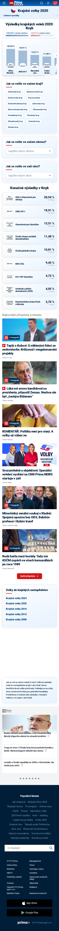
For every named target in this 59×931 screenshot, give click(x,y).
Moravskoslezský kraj (17, 109)
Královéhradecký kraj (17, 103)
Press (31, 865)
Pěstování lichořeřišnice (35, 829)
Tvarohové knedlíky (41, 833)
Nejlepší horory (15, 806)
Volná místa (12, 865)
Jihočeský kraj (14, 92)
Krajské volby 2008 (16, 619)
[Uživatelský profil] (48, 3)
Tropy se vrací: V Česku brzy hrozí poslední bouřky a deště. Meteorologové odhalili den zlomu (28, 749)
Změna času (45, 806)
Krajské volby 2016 (16, 608)
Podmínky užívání (14, 877)
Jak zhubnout (19, 802)
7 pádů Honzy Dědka (23, 820)
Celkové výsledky (11, 15)
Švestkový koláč (40, 838)
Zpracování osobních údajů (38, 878)
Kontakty (33, 873)
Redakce (33, 887)
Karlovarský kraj (15, 98)
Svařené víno (15, 824)
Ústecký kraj (33, 121)
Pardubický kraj (14, 115)
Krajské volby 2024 (16, 598)
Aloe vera (16, 829)
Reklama (10, 869)
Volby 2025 (41, 820)
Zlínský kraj (13, 127)
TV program (31, 806)
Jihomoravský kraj (34, 92)
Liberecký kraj (38, 103)
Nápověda (33, 883)
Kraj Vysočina (34, 98)
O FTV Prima (12, 861)
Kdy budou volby (38, 811)
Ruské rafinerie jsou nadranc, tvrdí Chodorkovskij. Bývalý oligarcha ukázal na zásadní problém (27, 734)
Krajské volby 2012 (16, 614)
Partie (16, 811)
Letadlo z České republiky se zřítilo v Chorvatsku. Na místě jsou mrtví (29, 764)
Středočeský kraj (15, 121)
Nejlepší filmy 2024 (37, 802)
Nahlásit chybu (13, 893)
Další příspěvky (27, 576)
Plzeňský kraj (33, 115)
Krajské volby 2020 (16, 603)
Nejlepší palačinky (20, 838)
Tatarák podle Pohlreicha (37, 824)
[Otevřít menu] (4, 3)
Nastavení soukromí (38, 893)
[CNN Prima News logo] (16, 3)
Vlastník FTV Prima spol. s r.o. (15, 888)
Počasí (24, 811)
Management (35, 861)
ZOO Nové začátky (20, 815)
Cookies (10, 883)
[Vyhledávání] (41, 3)
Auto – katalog (40, 815)
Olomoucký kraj (40, 109)
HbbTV (10, 873)
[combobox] (28, 151)
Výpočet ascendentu (18, 833)
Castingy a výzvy (36, 869)
